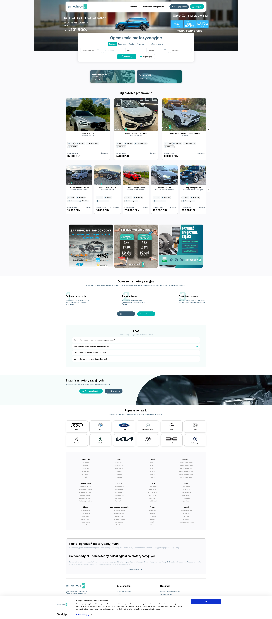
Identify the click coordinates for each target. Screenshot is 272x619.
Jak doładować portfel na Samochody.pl (90, 353)
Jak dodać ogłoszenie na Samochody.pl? (90, 359)
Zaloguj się (198, 7)
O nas (119, 594)
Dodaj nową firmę (114, 391)
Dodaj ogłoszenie (146, 314)
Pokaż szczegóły (82, 615)
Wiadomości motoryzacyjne (153, 7)
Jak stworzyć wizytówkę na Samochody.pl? (91, 346)
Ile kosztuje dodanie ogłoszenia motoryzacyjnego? (94, 340)
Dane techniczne (166, 594)
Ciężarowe (141, 44)
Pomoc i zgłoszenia (124, 591)
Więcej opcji (146, 56)
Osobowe (112, 44)
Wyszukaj (128, 57)
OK (206, 601)
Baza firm (133, 7)
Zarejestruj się (127, 314)
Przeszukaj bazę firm (92, 391)
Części (131, 44)
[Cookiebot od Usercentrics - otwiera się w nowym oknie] (62, 614)
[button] (155, 44)
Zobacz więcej (136, 569)
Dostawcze (122, 44)
